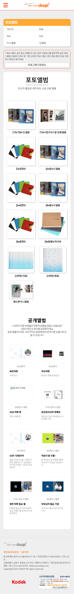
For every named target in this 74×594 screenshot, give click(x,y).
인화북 (42, 43)
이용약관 (24, 552)
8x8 (41, 29)
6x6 (9, 36)
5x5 (41, 36)
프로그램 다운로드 (37, 65)
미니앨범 (11, 43)
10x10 (10, 29)
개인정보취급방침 (11, 552)
